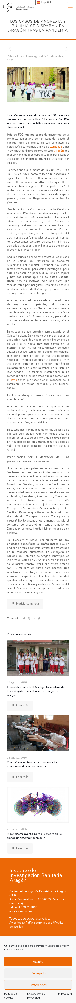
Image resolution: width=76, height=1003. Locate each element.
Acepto (38, 962)
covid (14, 380)
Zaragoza (56, 147)
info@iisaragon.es (21, 911)
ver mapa (16, 903)
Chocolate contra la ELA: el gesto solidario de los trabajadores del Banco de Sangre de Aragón (36, 691)
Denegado (38, 973)
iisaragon (34, 56)
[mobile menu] (70, 6)
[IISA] (17, 6)
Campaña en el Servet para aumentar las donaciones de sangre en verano (32, 765)
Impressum (65, 993)
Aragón (59, 151)
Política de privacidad (39, 923)
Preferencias (38, 985)
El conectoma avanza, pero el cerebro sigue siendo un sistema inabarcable (34, 836)
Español (45, 2)
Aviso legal (17, 923)
